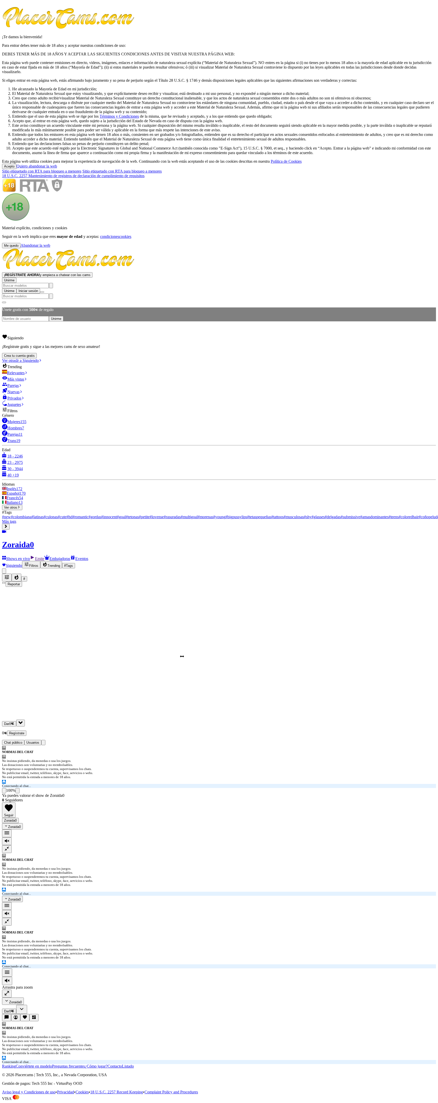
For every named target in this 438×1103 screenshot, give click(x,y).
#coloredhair (409, 517)
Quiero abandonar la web (36, 166)
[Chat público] (6, 1017)
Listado (128, 1066)
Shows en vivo (18, 558)
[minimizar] (7, 849)
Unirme (9, 280)
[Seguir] (24, 1017)
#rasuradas (172, 517)
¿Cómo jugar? (96, 1066)
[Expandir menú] (6, 527)
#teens (394, 517)
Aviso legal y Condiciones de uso (29, 1092)
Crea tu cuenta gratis (19, 356)
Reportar (14, 584)
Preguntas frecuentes (68, 1066)
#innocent (109, 517)
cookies (125, 236)
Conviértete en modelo (34, 1066)
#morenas (205, 517)
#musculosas (294, 517)
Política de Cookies (286, 161)
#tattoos (277, 517)
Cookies (82, 1092)
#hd (69, 517)
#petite (144, 517)
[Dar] (20, 723)
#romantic (80, 517)
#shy (308, 517)
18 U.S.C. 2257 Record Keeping (116, 1092)
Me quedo (11, 245)
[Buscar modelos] (51, 285)
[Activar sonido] (7, 981)
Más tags (9, 521)
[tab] (43, 742)
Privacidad (65, 1092)
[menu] (7, 833)
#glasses (318, 517)
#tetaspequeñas (259, 517)
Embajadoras (59, 558)
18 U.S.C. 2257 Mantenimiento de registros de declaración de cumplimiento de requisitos (73, 176)
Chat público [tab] (13, 742)
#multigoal (189, 517)
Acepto (9, 166)
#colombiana (21, 517)
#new (6, 517)
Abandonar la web (35, 245)
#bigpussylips (236, 517)
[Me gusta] (4, 790)
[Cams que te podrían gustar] (34, 1017)
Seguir (8, 815)
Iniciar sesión (28, 291)
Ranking (9, 1066)
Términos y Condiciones (119, 116)
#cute (62, 517)
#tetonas (132, 517)
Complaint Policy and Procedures (171, 1092)
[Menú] (7, 972)
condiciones (109, 236)
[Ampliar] (7, 993)
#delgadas (333, 517)
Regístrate (16, 733)
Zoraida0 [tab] (10, 820)
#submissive (350, 517)
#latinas (37, 517)
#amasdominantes (374, 517)
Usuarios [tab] (32, 742)
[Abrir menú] (42, 292)
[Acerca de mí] (15, 1017)
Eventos (81, 558)
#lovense (157, 517)
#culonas (51, 517)
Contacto (114, 1066)
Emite (39, 558)
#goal (121, 517)
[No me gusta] (17, 790)
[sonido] (7, 841)
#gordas (94, 517)
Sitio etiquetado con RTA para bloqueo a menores (41, 171)
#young (219, 517)
